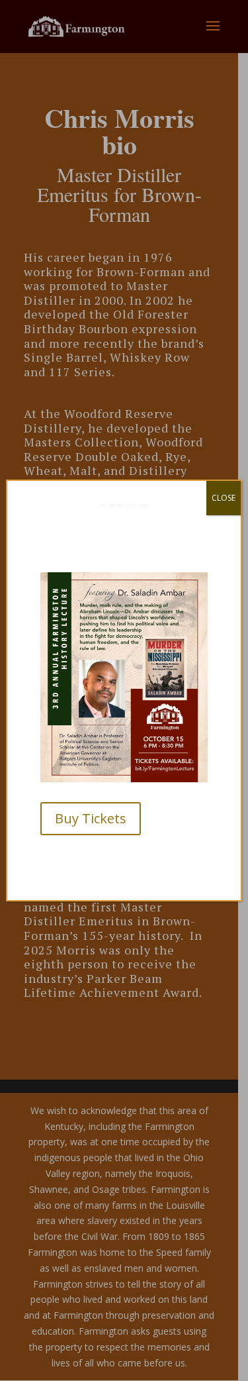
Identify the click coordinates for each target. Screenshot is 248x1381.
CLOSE (223, 497)
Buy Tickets (90, 818)
